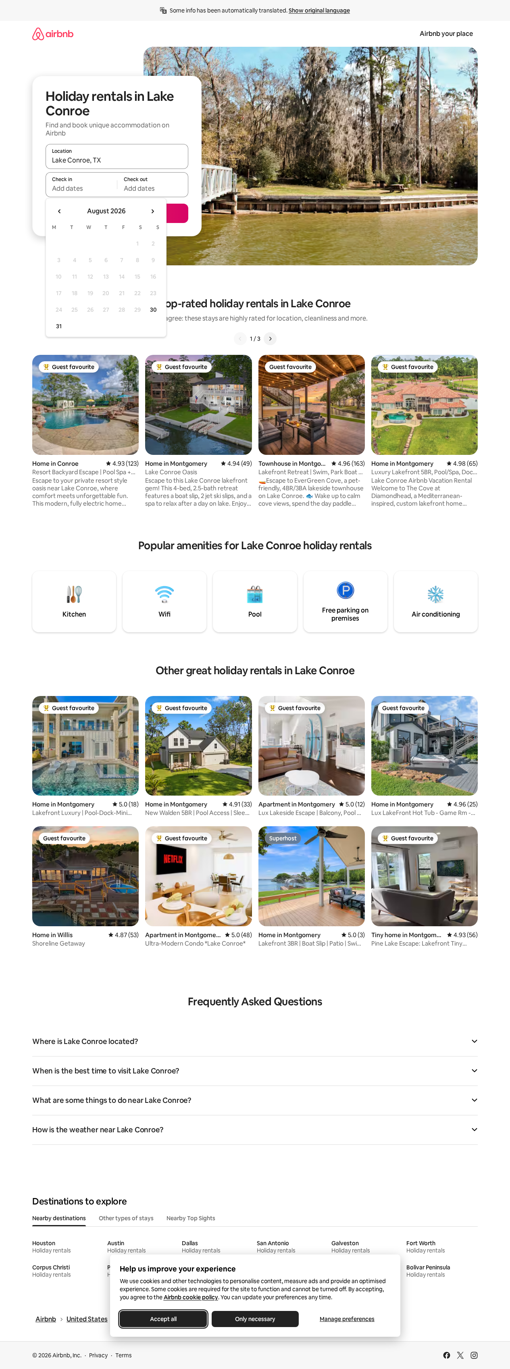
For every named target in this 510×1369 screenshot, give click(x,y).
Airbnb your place (446, 33)
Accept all (163, 1319)
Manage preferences (347, 1319)
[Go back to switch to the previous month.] (59, 211)
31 (59, 326)
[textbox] (81, 188)
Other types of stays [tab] (126, 1218)
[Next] (270, 338)
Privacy (98, 1355)
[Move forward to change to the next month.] (152, 211)
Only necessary (255, 1319)
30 (153, 309)
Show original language (319, 10)
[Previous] (240, 338)
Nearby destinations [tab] (59, 1218)
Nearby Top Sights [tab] (191, 1218)
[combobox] (117, 160)
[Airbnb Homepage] (52, 33)
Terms (123, 1355)
